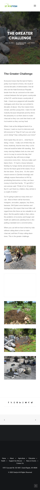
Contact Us (20, 463)
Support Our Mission (15, 461)
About (12, 458)
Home (4, 458)
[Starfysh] (10, 5)
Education (32, 458)
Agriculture (22, 43)
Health (3, 461)
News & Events (31, 461)
